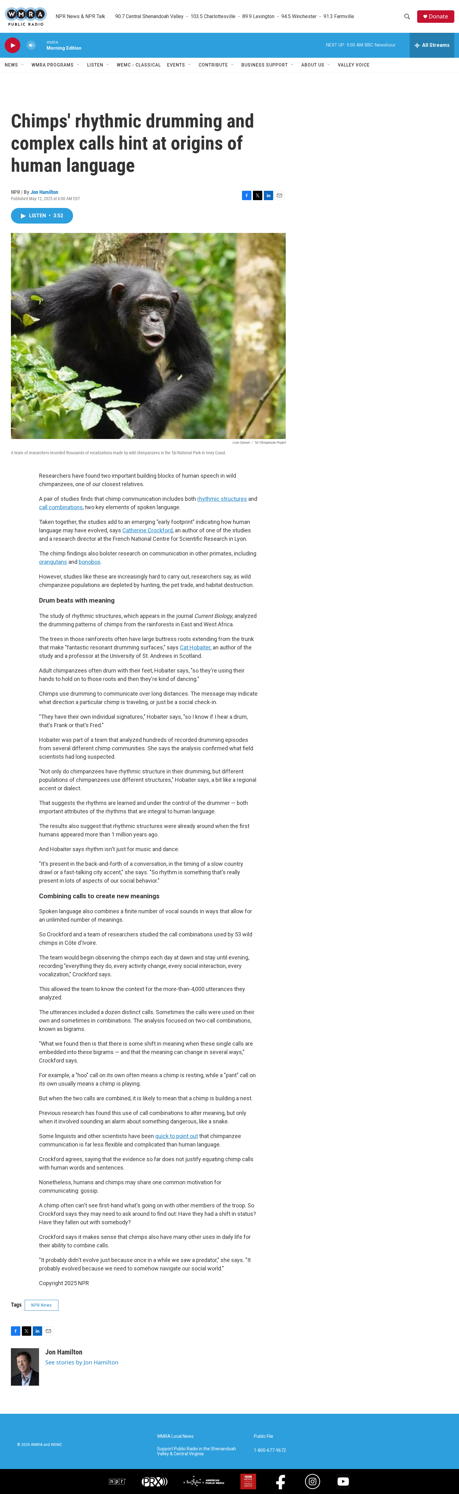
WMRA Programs (53, 64)
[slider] (41, 45)
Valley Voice (354, 64)
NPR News (41, 1305)
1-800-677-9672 (270, 1450)
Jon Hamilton (44, 192)
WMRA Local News (175, 1436)
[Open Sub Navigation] (22, 64)
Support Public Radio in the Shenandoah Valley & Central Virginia (196, 1451)
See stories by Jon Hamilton (81, 1362)
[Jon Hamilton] (25, 1367)
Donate (438, 16)
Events (176, 64)
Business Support (264, 64)
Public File (263, 1436)
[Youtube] (343, 1481)
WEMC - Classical (139, 64)
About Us (312, 64)
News (11, 64)
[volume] (31, 45)
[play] (12, 45)
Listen (95, 64)
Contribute (213, 64)
